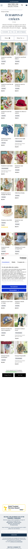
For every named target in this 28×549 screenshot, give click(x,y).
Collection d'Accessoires (18, 9)
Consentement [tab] (5, 262)
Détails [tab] (13, 262)
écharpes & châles (5, 11)
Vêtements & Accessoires (9, 9)
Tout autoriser (14, 286)
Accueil (2, 9)
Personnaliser (13, 290)
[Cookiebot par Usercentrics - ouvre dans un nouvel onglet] (20, 258)
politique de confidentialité (16, 541)
